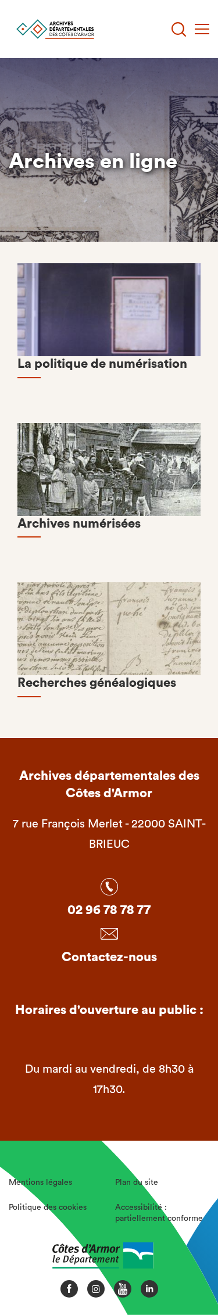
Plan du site (136, 1182)
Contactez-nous (109, 957)
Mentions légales (40, 1182)
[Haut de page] (188, 1265)
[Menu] (202, 29)
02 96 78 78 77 (109, 910)
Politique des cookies (48, 1207)
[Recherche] (178, 29)
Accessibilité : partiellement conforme (159, 1213)
